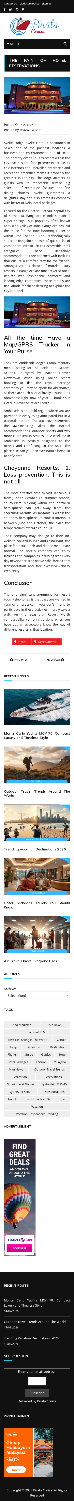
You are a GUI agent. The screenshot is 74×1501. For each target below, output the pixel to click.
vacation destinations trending (37, 1114)
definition (33, 1047)
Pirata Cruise (46, 1401)
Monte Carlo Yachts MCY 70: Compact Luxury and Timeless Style (37, 735)
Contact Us (10, 3)
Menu (14, 44)
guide (29, 1054)
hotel (22, 642)
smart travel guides (20, 1084)
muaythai (60, 1062)
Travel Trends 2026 (37, 1099)
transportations (54, 1092)
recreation (19, 1077)
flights (12, 1054)
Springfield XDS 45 (54, 1084)
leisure (41, 1062)
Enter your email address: (37, 1371)
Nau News (16, 1069)
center (61, 1040)
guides (46, 1054)
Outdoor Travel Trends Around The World (37, 793)
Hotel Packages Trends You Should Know (37, 905)
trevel (62, 1099)
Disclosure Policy (29, 3)
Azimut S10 (37, 1032)
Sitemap (47, 3)
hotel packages (17, 1062)
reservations (47, 642)
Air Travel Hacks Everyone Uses (30, 961)
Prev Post (20, 660)
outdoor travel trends (49, 1069)
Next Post (53, 660)
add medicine (21, 1025)
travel (12, 1099)
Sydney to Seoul (20, 1092)
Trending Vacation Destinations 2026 (35, 849)
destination (58, 1047)
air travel (55, 1025)
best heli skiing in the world (27, 1040)
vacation (37, 1106)
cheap (12, 1047)
